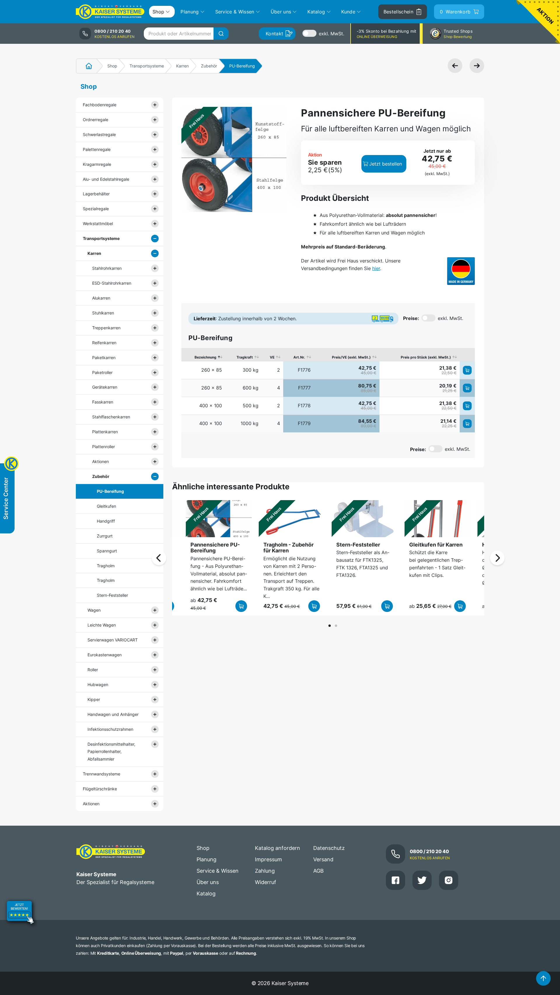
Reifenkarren (104, 342)
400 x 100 (210, 405)
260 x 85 (211, 370)
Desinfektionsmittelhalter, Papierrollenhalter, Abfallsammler (111, 752)
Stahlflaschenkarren (111, 416)
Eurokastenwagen (105, 654)
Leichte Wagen (102, 624)
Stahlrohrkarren (107, 268)
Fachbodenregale (99, 104)
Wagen (94, 610)
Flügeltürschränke (100, 788)
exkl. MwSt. (331, 33)
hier (376, 268)
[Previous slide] (159, 558)
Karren (182, 65)
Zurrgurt (105, 535)
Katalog (206, 893)
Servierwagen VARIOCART (113, 639)
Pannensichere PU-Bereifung (215, 548)
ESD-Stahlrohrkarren (111, 283)
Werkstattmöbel (98, 223)
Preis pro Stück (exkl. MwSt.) (426, 357)
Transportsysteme (147, 65)
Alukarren (101, 297)
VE (272, 357)
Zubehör (209, 65)
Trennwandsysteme (101, 773)
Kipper (94, 699)
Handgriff (106, 521)
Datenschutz (329, 848)
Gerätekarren (104, 387)
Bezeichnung (205, 357)
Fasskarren (102, 401)
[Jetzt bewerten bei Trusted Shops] (20, 913)
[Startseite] (85, 66)
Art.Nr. (299, 357)
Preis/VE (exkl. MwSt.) (351, 357)
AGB (318, 871)
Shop (112, 65)
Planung (206, 859)
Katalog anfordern (277, 848)
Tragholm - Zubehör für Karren (288, 548)
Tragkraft (245, 357)
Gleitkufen (106, 506)
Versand (323, 859)
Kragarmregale (97, 164)
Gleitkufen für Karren (436, 545)
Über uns (208, 882)
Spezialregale (96, 208)
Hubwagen (98, 684)
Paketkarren (104, 357)
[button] (329, 625)
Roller (93, 669)
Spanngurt (107, 550)
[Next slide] (497, 558)
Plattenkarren (105, 431)
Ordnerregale (95, 119)
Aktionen (100, 461)
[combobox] (186, 33)
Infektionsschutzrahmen (110, 729)
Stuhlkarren (103, 312)
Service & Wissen (218, 871)
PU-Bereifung (110, 491)
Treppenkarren (106, 327)
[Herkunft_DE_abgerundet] (461, 271)
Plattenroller (103, 446)
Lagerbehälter (96, 193)
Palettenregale (97, 149)
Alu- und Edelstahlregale (106, 179)
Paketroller (102, 372)
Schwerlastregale (99, 134)
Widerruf (265, 882)
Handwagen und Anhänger (113, 714)
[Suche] (221, 33)
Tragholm (106, 565)
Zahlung (265, 871)
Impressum (268, 859)
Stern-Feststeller (112, 595)
